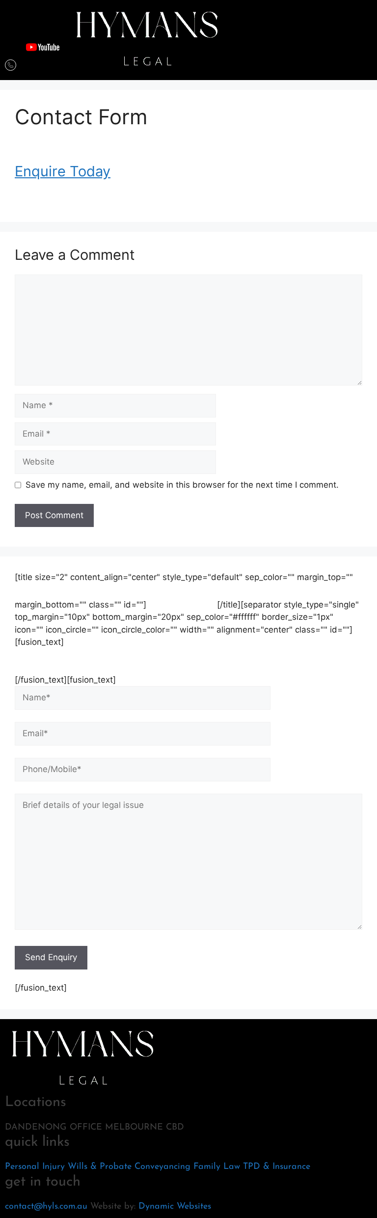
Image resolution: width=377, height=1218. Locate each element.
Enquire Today (62, 171)
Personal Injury (35, 1167)
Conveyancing (162, 1167)
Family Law (216, 1167)
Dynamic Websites (174, 1206)
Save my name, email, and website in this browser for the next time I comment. (182, 485)
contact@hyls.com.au (46, 1206)
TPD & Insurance (276, 1167)
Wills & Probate (100, 1167)
